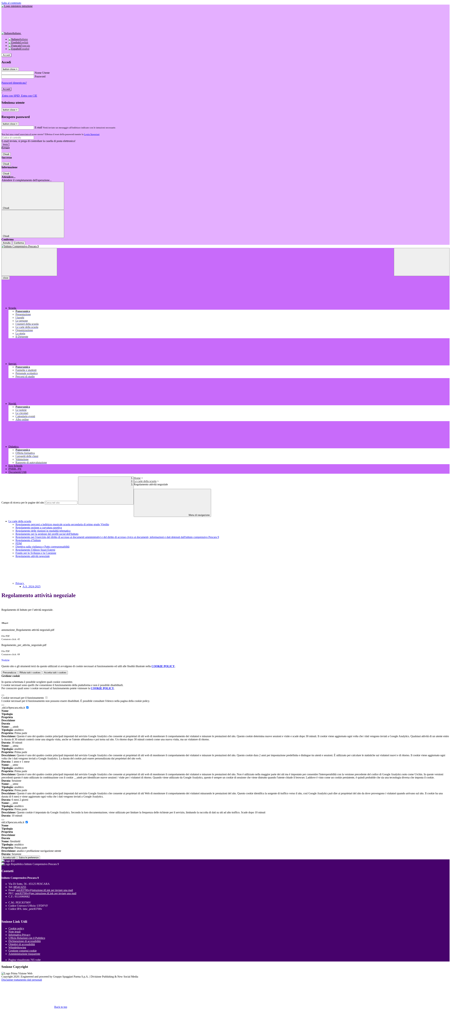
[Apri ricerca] (422, 262)
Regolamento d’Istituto (28, 540)
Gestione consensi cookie (22, 950)
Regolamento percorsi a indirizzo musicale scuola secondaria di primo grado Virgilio (62, 524)
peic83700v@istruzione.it (44, 890)
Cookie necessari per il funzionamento (23, 697)
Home (137, 478)
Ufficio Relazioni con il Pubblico (26, 937)
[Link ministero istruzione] (17, 6)
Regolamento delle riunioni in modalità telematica (43, 530)
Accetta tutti (55, 672)
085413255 (19, 886)
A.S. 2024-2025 (32, 586)
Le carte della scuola (145, 481)
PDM (19, 543)
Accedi (6, 55)
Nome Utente (42, 72)
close (5, 278)
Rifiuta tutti (30, 672)
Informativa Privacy (19, 934)
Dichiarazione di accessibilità (24, 941)
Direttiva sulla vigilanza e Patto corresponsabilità (42, 546)
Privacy (20, 583)
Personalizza (9, 672)
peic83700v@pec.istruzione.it (45, 893)
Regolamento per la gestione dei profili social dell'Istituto (47, 533)
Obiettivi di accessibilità (21, 944)
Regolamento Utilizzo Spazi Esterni (35, 549)
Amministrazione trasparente (24, 953)
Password (40, 76)
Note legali (14, 931)
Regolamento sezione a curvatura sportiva (39, 527)
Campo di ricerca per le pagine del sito (22, 502)
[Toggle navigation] (29, 262)
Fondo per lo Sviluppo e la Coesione (36, 552)
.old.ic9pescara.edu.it (13, 707)
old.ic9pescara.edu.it (13, 822)
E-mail (38, 127)
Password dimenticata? (14, 82)
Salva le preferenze (29, 857)
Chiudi (6, 154)
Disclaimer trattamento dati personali (21, 979)
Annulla (6, 243)
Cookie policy (16, 928)
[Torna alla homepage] (225, 246)
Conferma (19, 243)
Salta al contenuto (11, 2)
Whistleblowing (17, 947)
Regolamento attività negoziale (33, 556)
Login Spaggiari (92, 134)
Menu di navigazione (199, 515)
